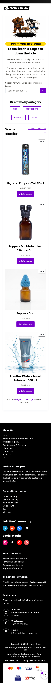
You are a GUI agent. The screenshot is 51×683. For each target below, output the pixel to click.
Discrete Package (11, 499)
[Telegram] (5, 528)
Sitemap (7, 512)
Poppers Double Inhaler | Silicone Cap (25, 248)
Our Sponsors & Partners (14, 445)
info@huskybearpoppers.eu (24, 633)
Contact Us (8, 451)
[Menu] (47, 8)
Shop (5, 435)
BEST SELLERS (32, 109)
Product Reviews (10, 502)
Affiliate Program (11, 441)
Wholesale (7, 448)
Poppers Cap (25, 313)
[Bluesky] (19, 528)
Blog (5, 509)
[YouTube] (19, 542)
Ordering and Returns (13, 565)
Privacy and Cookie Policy (15, 558)
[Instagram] (5, 542)
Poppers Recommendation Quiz (18, 438)
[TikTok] (12, 542)
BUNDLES (18, 117)
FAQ (4, 457)
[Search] (43, 90)
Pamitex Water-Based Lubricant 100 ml (25, 378)
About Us (7, 454)
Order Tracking (10, 496)
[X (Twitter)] (26, 528)
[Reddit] (12, 528)
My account (8, 505)
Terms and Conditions (13, 561)
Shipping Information (12, 568)
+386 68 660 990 (19, 624)
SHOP (34, 117)
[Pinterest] (26, 542)
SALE (15, 109)
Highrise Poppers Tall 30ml (25, 183)
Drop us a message (24, 399)
